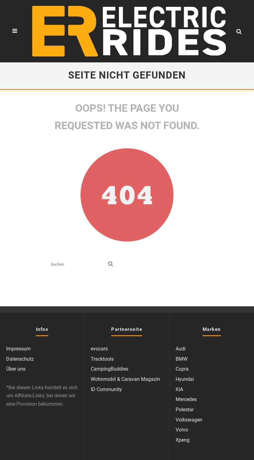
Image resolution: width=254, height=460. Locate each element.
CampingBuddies (109, 369)
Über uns (15, 369)
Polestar (185, 410)
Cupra (182, 369)
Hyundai (185, 379)
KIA (179, 389)
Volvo (182, 430)
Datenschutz (20, 359)
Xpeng (183, 440)
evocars (99, 349)
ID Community (106, 389)
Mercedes (186, 399)
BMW (181, 359)
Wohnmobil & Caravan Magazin (125, 379)
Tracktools (102, 359)
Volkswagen (189, 420)
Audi (181, 349)
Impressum (18, 349)
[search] (110, 264)
